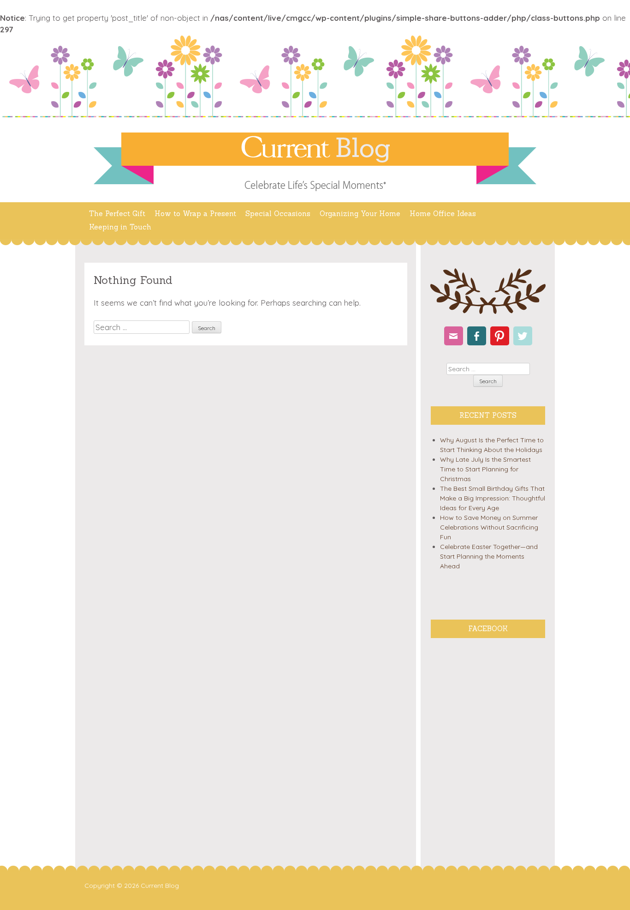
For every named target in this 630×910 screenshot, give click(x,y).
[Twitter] (522, 335)
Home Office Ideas (443, 213)
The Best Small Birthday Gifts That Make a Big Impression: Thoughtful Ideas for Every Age (492, 498)
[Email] (453, 335)
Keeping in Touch (120, 227)
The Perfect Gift (117, 213)
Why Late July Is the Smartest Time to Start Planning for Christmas (485, 469)
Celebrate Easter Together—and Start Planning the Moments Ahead (489, 556)
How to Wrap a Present (195, 213)
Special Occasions (277, 213)
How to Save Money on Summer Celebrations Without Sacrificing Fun (489, 527)
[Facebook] (476, 335)
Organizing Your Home (360, 213)
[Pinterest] (499, 335)
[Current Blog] (315, 149)
